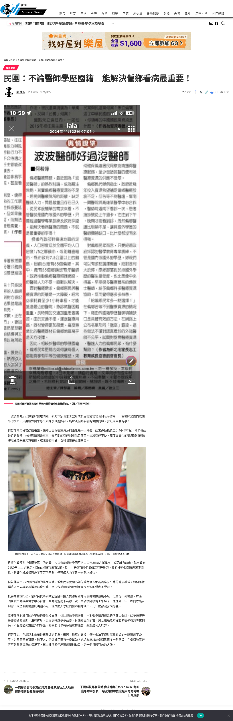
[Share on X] (200, 92)
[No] (228, 715)
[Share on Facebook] (195, 92)
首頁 (6, 59)
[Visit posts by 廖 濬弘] (9, 92)
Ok (200, 715)
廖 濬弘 (20, 92)
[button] (113, 23)
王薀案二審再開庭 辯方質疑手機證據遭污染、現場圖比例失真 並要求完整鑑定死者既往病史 (66, 23)
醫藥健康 (10, 67)
